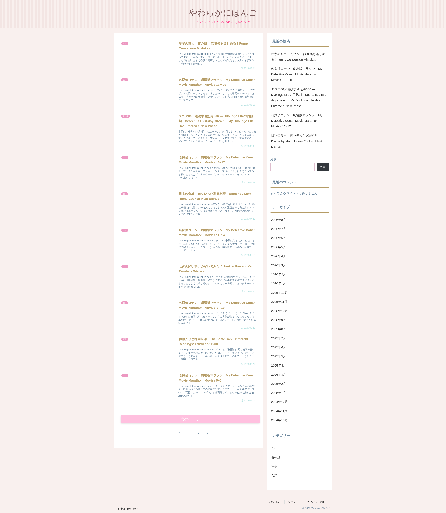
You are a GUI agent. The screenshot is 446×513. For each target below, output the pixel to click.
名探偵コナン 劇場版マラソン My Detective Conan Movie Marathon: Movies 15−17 (296, 120)
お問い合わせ (275, 502)
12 (197, 433)
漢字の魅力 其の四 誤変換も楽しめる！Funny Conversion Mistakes (298, 56)
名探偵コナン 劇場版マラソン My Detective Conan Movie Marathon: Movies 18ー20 (296, 74)
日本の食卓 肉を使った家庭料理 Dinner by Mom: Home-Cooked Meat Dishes (296, 141)
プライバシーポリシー (317, 502)
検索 (273, 160)
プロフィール (293, 502)
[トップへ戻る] (440, 507)
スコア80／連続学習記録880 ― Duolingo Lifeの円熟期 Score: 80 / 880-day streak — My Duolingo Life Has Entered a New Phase (299, 97)
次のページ (190, 419)
